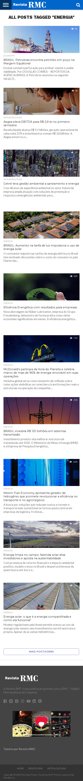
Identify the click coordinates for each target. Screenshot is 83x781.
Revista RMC (35, 768)
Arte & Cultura (56, 768)
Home (20, 768)
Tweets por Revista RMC (19, 749)
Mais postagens (41, 651)
